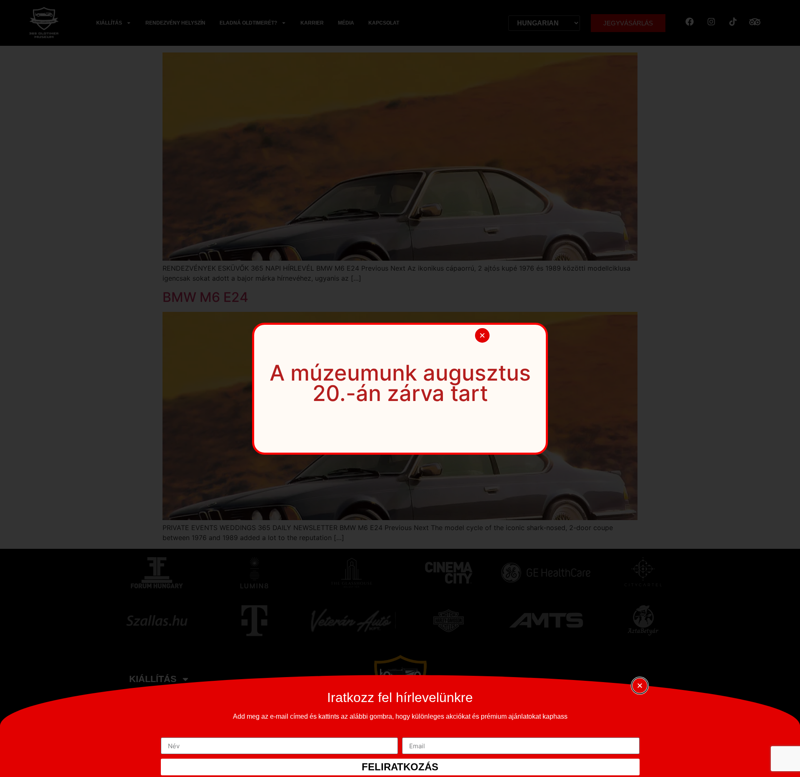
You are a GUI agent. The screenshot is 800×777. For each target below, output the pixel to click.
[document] (400, 388)
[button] (482, 335)
